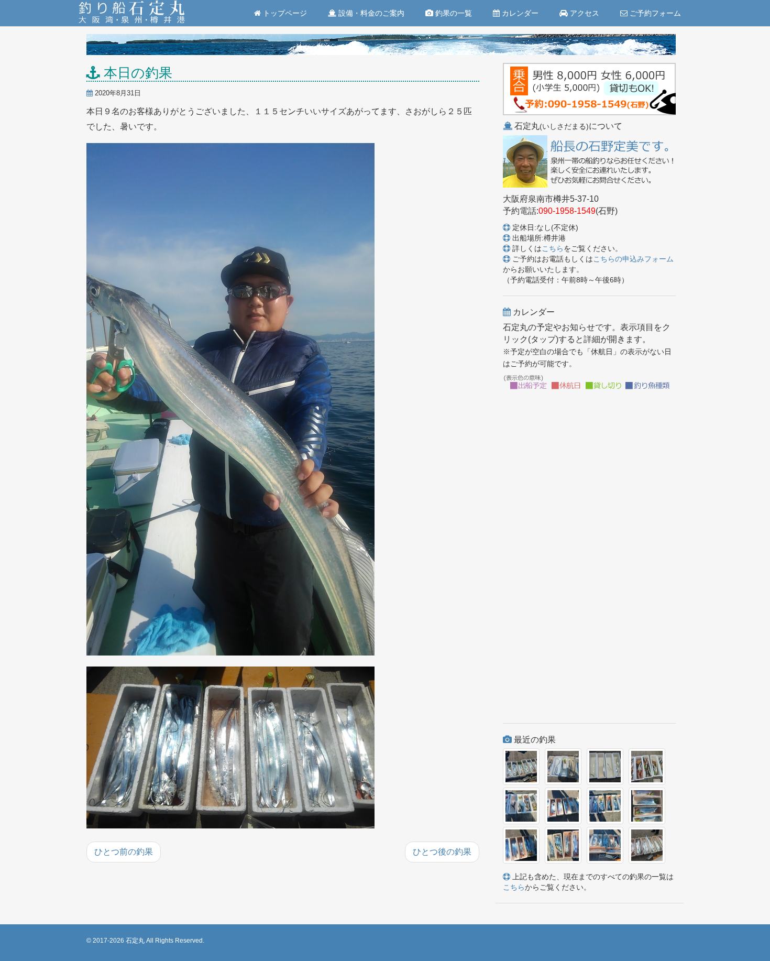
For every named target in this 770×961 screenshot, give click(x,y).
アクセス (583, 13)
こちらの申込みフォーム (633, 259)
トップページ (284, 13)
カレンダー (519, 13)
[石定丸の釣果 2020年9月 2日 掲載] (230, 400)
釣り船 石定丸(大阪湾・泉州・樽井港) (132, 13)
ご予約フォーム (654, 13)
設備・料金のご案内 (370, 13)
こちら (553, 248)
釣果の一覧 (452, 13)
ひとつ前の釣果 (123, 851)
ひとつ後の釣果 (442, 851)
